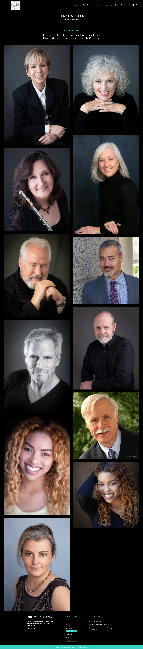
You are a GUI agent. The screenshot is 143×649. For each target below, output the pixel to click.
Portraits (68, 625)
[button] (82, 5)
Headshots (69, 631)
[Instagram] (133, 5)
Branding (69, 628)
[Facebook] (130, 5)
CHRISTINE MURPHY (40, 617)
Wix (86, 647)
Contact (68, 640)
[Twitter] (136, 5)
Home (67, 20)
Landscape (69, 634)
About (68, 637)
